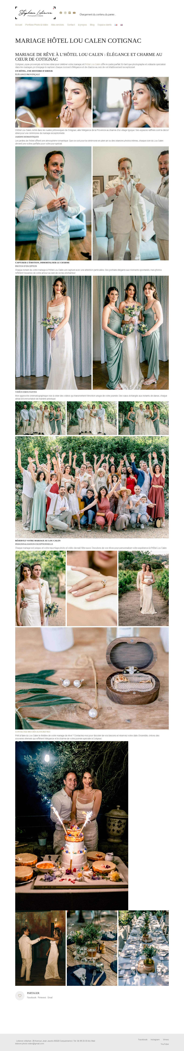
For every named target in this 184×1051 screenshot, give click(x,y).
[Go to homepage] (35, 13)
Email (50, 997)
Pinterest (42, 997)
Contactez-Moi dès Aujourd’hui (32, 732)
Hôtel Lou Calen (93, 64)
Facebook (31, 997)
